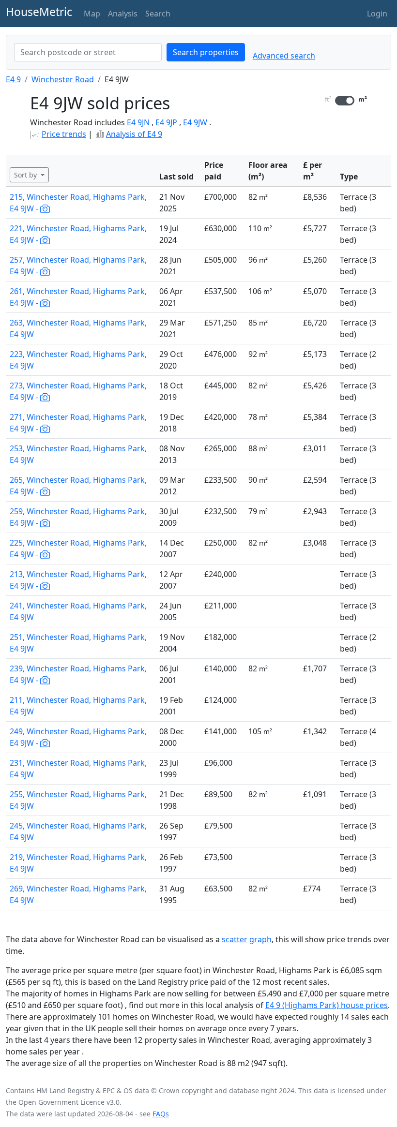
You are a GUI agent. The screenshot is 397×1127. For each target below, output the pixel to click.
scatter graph (247, 939)
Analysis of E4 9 (134, 134)
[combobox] (88, 52)
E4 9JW (195, 122)
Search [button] (157, 13)
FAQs (161, 1113)
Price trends (64, 134)
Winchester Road (62, 79)
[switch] (344, 100)
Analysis (122, 13)
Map (92, 13)
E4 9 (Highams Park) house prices (326, 1005)
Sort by (26, 174)
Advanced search (284, 55)
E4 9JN (138, 122)
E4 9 (13, 79)
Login (377, 13)
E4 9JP (166, 122)
